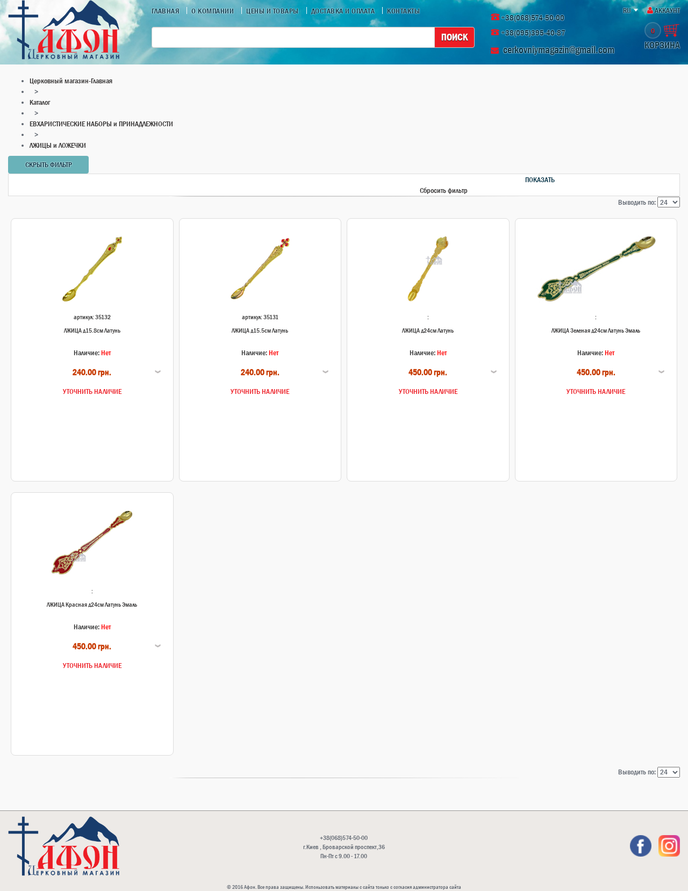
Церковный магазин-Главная (71, 80)
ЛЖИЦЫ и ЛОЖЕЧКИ (58, 145)
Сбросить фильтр (444, 190)
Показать (540, 179)
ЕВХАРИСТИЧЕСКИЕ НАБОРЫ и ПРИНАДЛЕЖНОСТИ (101, 123)
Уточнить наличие (92, 391)
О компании (212, 10)
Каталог (40, 102)
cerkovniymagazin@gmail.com (558, 49)
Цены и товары (272, 10)
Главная (166, 10)
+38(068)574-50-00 (532, 17)
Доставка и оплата (343, 10)
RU (627, 10)
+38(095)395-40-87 (533, 32)
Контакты (403, 10)
